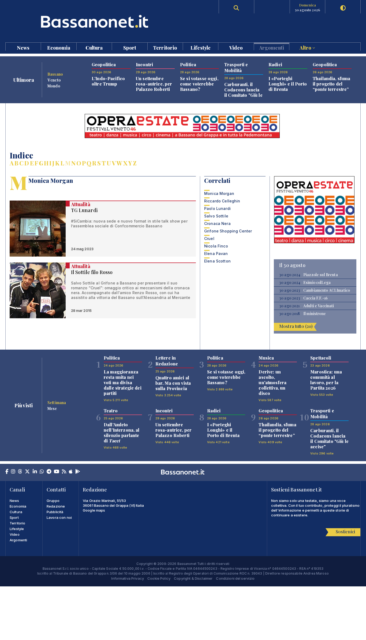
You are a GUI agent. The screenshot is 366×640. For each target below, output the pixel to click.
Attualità (80, 204)
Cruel (209, 238)
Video (236, 47)
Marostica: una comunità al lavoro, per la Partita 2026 (326, 380)
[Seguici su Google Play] (77, 472)
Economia (58, 47)
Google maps (94, 510)
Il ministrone (314, 313)
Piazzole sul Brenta (320, 274)
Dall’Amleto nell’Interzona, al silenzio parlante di (122, 432)
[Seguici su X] (27, 472)
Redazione (56, 506)
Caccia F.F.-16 (315, 298)
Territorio (165, 47)
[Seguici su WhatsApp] (42, 472)
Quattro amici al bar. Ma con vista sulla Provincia (173, 383)
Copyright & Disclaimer (193, 578)
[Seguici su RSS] (64, 472)
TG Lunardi (84, 210)
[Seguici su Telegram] (49, 472)
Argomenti (271, 47)
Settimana (56, 402)
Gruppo (53, 500)
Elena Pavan (216, 253)
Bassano (55, 74)
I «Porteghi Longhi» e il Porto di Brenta (287, 84)
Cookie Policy (158, 578)
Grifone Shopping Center (228, 231)
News (23, 47)
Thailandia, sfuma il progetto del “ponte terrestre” (331, 84)
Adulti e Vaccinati (318, 306)
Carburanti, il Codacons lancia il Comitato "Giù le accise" (243, 92)
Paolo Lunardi (217, 208)
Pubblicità (55, 512)
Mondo (53, 85)
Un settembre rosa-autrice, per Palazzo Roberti (154, 84)
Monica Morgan (219, 193)
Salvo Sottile (216, 216)
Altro (306, 47)
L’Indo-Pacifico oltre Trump (108, 81)
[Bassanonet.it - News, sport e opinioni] (94, 21)
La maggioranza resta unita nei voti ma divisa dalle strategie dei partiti (122, 382)
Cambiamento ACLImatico (326, 290)
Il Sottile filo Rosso (92, 272)
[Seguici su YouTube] (56, 472)
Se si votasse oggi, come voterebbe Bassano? (199, 84)
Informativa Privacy (127, 578)
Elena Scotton (217, 261)
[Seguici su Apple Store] (71, 472)
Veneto (54, 80)
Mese (52, 408)
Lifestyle (201, 47)
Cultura (94, 47)
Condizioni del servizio (235, 578)
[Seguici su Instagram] (13, 472)
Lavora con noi (59, 517)
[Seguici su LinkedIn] (35, 472)
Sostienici (345, 531)
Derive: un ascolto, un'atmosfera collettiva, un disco (272, 382)
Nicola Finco (216, 246)
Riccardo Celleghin (222, 201)
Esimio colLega (317, 282)
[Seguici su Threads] (20, 472)
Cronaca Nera (217, 223)
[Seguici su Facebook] (6, 472)
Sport (129, 47)
